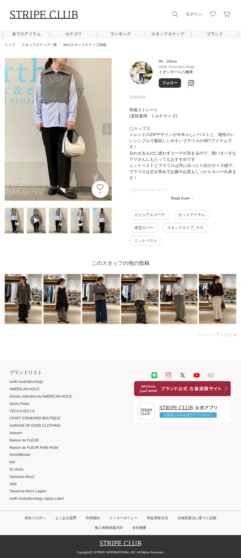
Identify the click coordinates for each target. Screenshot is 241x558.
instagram (168, 375)
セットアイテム (191, 214)
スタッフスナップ (167, 33)
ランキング (120, 33)
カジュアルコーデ (149, 214)
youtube (196, 375)
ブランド (215, 33)
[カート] (226, 14)
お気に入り (212, 14)
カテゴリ (73, 33)
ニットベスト (145, 240)
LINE (154, 375)
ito (161, 61)
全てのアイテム (26, 33)
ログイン (194, 14)
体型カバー (143, 227)
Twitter (182, 375)
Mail (211, 375)
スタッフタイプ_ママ (185, 227)
